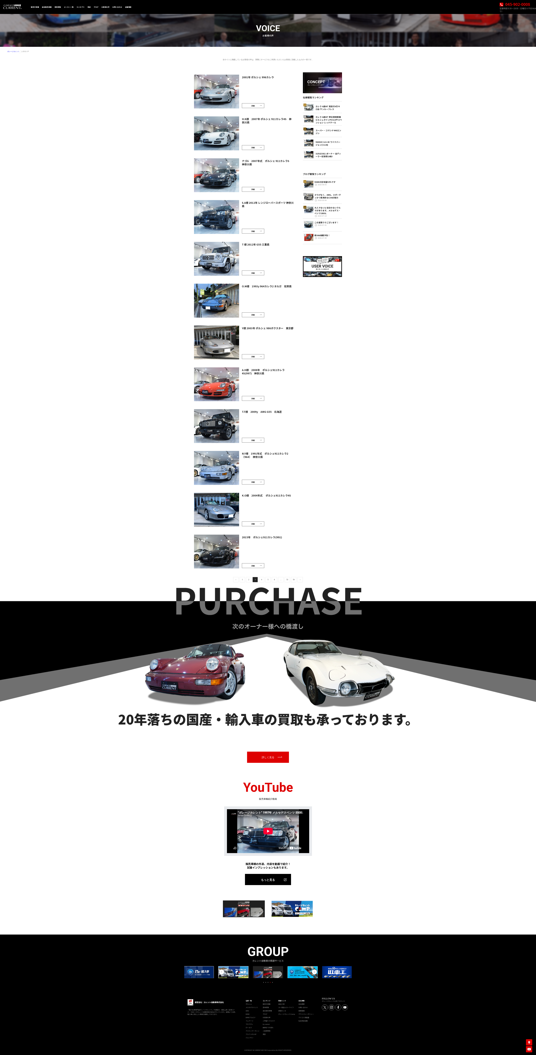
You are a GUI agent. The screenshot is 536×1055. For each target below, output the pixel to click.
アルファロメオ (251, 1034)
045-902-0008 (517, 4)
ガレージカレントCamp (286, 1014)
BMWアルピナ (251, 1017)
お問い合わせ (303, 1007)
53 (287, 580)
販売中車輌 (266, 1004)
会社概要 (301, 1004)
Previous (221, 971)
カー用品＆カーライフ (286, 1007)
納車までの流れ (268, 1027)
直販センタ (282, 1011)
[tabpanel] (268, 972)
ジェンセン (249, 1037)
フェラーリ (249, 1021)
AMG (247, 1011)
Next (314, 971)
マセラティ (249, 1024)
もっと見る (268, 879)
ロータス (249, 1027)
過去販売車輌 (267, 1011)
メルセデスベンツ (252, 1007)
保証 (264, 1034)
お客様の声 (266, 1017)
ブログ (265, 1014)
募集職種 (301, 1011)
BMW (247, 1014)
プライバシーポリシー (306, 1014)
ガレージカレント (13, 51)
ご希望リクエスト (269, 1021)
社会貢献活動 (303, 1021)
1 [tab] (263, 982)
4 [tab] (270, 982)
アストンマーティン (252, 1031)
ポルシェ (249, 1004)
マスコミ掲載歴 (303, 1017)
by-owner (266, 1024)
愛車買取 (266, 1007)
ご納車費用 (266, 1031)
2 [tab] (265, 982)
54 (294, 580)
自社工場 (281, 1004)
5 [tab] (272, 982)
